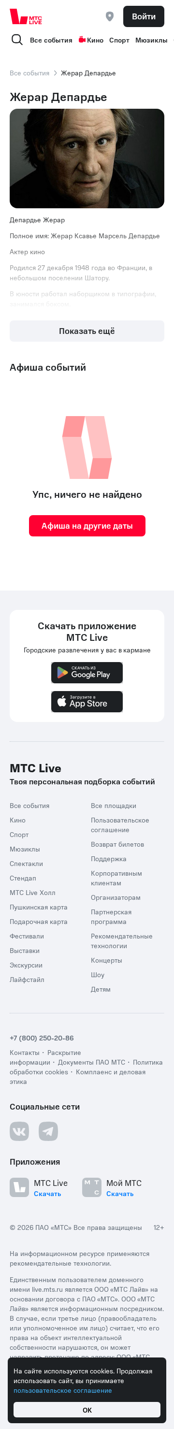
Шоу (97, 974)
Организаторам (116, 897)
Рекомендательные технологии (122, 940)
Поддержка (109, 858)
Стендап (23, 877)
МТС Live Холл (33, 892)
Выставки (25, 950)
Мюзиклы (151, 39)
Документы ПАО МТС (91, 1062)
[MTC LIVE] (26, 16)
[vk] (19, 1131)
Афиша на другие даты (87, 525)
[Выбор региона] (110, 16)
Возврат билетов (117, 844)
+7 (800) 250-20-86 (42, 1037)
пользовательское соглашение (63, 1390)
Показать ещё (87, 330)
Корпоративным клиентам (116, 877)
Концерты (106, 960)
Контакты (25, 1052)
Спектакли (26, 863)
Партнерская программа (111, 916)
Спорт (119, 39)
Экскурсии (26, 964)
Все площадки (113, 805)
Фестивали (27, 935)
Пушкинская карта (39, 906)
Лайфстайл (27, 979)
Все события (51, 39)
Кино (95, 39)
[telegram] (48, 1131)
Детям (101, 989)
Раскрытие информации (45, 1057)
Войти (144, 16)
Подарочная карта (39, 921)
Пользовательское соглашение (120, 824)
